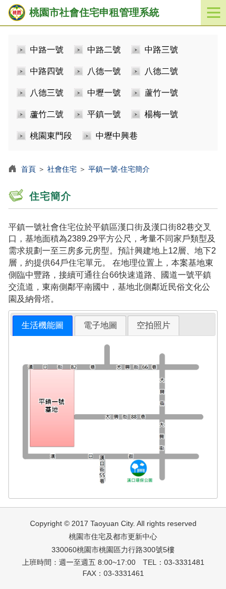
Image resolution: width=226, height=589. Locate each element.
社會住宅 (62, 169)
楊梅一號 (161, 114)
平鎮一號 (104, 114)
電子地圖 (100, 325)
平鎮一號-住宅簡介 (119, 169)
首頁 (28, 169)
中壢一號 (104, 92)
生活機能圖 (43, 325)
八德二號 (161, 71)
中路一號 (47, 49)
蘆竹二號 (47, 114)
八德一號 (104, 71)
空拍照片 (153, 325)
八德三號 (47, 92)
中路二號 (104, 49)
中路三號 (161, 49)
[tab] (43, 325)
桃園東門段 (51, 135)
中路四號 (47, 71)
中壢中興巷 (117, 135)
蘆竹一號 (161, 92)
